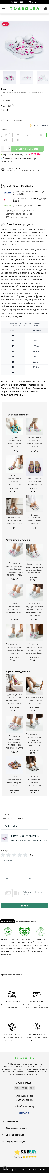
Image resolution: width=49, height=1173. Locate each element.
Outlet (2, 17)
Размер (4, 130)
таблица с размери (40, 125)
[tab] (7, 921)
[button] (3, 8)
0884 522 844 (19, 2)
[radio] (6, 135)
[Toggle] (3, 1121)
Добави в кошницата (27, 148)
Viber (34, 2)
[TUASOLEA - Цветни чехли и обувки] (24, 8)
